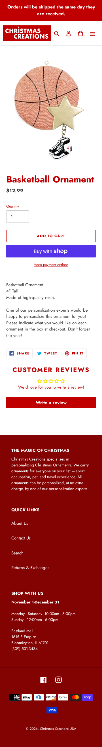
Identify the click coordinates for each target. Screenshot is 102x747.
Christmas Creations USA (58, 728)
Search (17, 553)
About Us (19, 523)
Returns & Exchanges (30, 568)
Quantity (12, 206)
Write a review (51, 402)
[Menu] (92, 33)
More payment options (51, 264)
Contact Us (21, 538)
